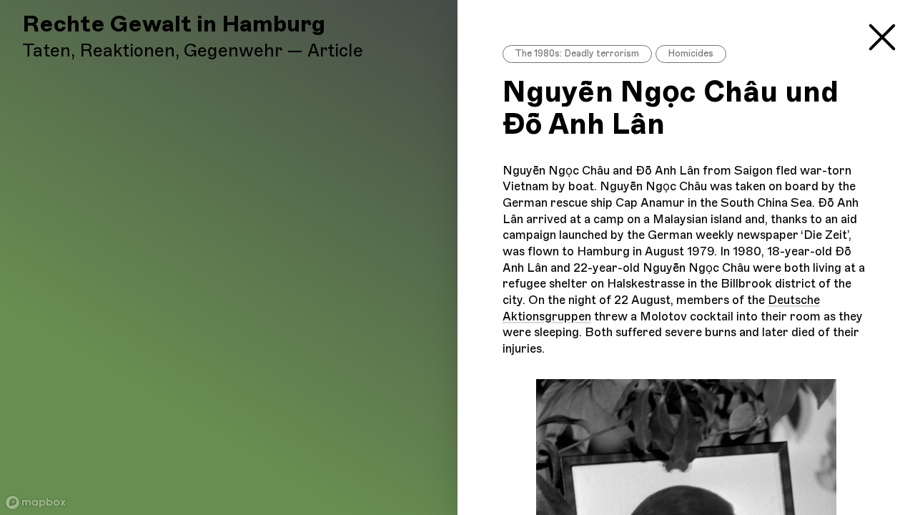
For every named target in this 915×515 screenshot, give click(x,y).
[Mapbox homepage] (35, 502)
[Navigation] (882, 34)
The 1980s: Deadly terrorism (577, 53)
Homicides (690, 53)
